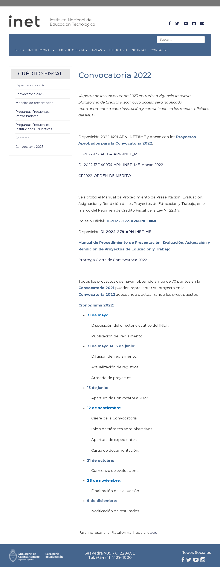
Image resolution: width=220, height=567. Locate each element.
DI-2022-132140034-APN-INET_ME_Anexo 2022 (120, 165)
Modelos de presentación (34, 103)
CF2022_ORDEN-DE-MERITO (104, 176)
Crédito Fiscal (40, 73)
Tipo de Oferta (72, 50)
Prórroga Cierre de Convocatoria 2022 (112, 260)
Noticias (139, 50)
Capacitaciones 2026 (30, 85)
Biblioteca (118, 50)
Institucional (40, 50)
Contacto (159, 50)
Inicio (19, 50)
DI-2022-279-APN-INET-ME (126, 232)
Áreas (97, 50)
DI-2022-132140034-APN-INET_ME (109, 154)
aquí (154, 532)
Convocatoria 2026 (29, 94)
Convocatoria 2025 (29, 147)
